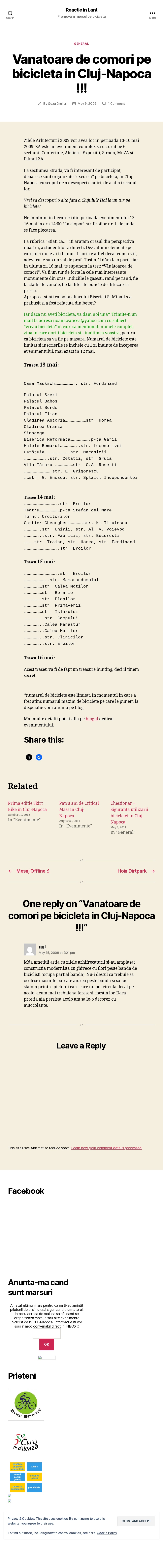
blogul (92, 719)
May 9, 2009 (87, 104)
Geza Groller (57, 104)
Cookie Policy (107, 1533)
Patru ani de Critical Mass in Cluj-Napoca (79, 810)
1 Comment (116, 104)
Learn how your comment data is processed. (106, 1148)
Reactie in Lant (81, 10)
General (81, 44)
